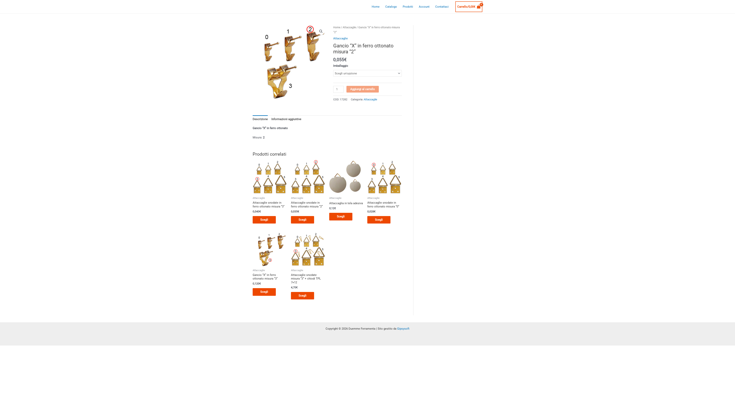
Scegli (264, 219)
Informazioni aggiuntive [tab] (286, 119)
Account (424, 6)
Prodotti (408, 6)
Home (376, 6)
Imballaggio (340, 65)
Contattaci (442, 6)
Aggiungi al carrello (362, 89)
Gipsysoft (403, 328)
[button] (321, 31)
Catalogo (391, 6)
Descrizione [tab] (260, 119)
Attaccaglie (349, 27)
